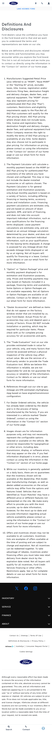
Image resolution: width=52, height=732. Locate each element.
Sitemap (24, 636)
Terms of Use (35, 636)
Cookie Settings (26, 652)
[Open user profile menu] (48, 3)
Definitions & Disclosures (19, 641)
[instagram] (35, 588)
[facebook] (26, 588)
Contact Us (14, 636)
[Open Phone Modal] (42, 3)
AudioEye (20, 646)
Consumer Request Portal (37, 646)
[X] (16, 588)
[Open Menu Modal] (3, 3)
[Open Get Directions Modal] (36, 3)
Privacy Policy (38, 641)
